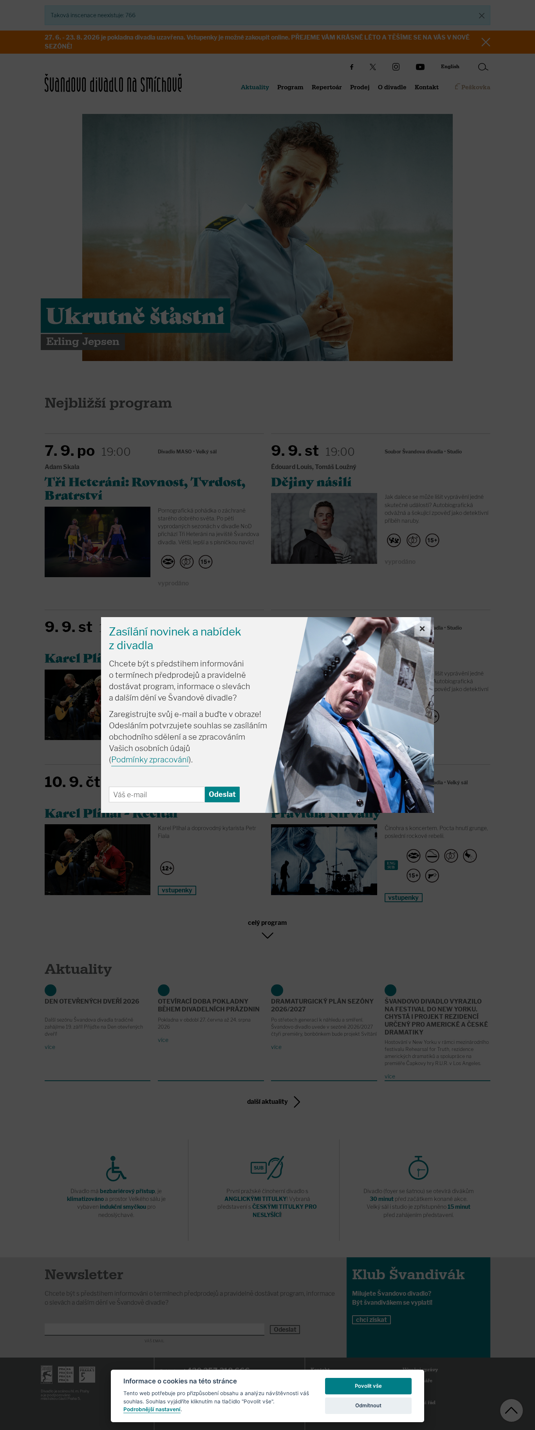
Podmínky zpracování (150, 759)
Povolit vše (368, 1386)
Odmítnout (368, 1405)
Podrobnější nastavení (152, 1409)
